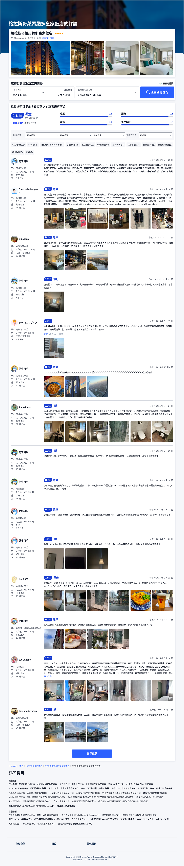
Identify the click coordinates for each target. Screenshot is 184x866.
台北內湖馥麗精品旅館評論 (155, 793)
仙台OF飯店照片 (163, 819)
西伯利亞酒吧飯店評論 (47, 784)
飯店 (21, 766)
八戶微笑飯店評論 (146, 788)
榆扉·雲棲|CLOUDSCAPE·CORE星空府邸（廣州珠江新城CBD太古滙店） (101, 797)
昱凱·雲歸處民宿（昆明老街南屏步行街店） (46, 797)
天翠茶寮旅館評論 (17, 793)
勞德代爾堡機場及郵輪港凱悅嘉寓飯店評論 (121, 793)
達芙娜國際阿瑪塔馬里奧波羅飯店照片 (75, 823)
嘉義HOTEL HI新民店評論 (20, 819)
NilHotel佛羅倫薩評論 (18, 788)
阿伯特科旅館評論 (164, 788)
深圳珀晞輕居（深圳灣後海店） (37, 801)
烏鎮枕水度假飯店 (61, 801)
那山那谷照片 (29, 823)
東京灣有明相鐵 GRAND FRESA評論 (136, 819)
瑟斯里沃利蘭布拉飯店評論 (61, 793)
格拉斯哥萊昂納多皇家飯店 (57, 766)
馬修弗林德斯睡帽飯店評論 (123, 788)
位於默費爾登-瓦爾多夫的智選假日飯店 (139, 815)
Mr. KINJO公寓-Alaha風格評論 (139, 784)
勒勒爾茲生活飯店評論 (96, 784)
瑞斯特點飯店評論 (38, 788)
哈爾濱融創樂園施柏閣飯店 (84, 801)
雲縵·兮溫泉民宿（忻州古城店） (150, 797)
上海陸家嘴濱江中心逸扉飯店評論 (103, 819)
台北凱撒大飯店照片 (46, 823)
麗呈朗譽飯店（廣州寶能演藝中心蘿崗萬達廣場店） (32, 806)
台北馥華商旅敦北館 (66, 806)
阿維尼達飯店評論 (17, 797)
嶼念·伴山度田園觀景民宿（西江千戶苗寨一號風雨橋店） (123, 801)
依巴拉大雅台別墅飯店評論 (72, 784)
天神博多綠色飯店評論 (37, 793)
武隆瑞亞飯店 (15, 801)
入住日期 (17, 90)
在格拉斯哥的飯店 (34, 766)
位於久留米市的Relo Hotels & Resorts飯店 (81, 815)
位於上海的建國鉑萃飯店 (48, 815)
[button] (164, 4)
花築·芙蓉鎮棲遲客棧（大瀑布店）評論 (51, 819)
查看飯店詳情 (48, 38)
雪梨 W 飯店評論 (115, 784)
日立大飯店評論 (78, 819)
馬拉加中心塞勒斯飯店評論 (88, 793)
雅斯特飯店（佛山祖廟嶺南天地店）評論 (66, 788)
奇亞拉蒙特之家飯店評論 (98, 788)
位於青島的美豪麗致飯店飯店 (22, 815)
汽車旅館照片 (15, 823)
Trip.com (13, 766)
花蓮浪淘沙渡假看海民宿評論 (22, 784)
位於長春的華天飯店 (111, 815)
